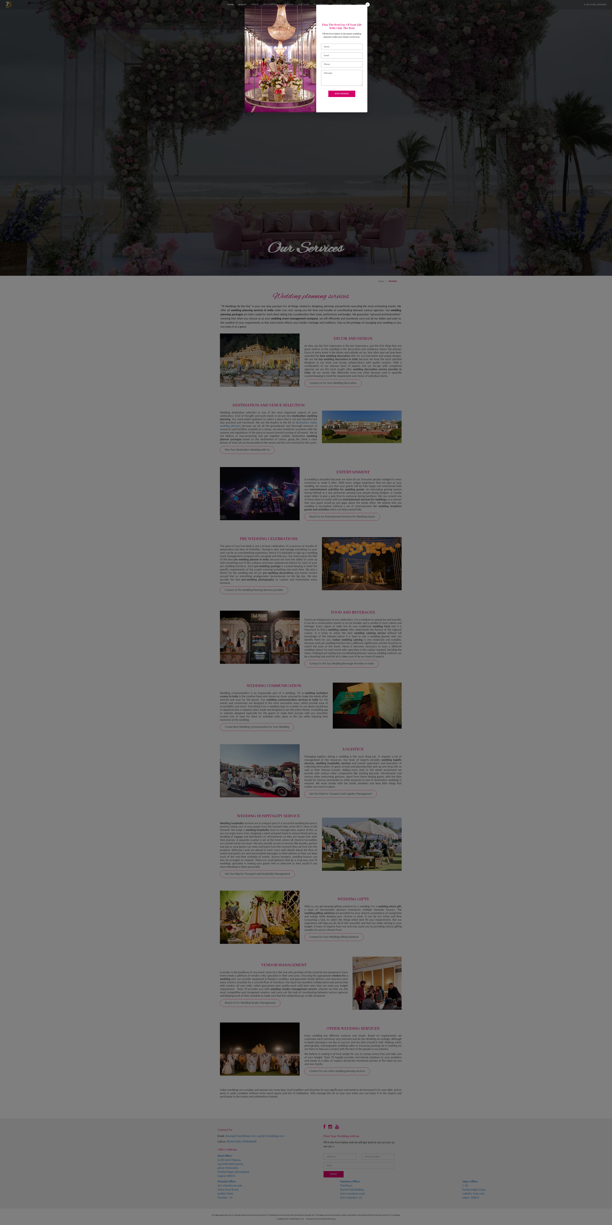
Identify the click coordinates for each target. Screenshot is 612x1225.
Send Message (342, 94)
